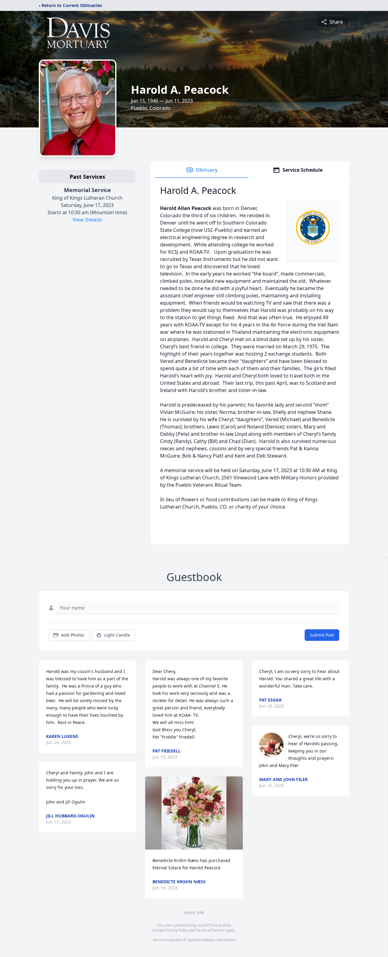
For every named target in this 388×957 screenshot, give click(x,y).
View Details (87, 219)
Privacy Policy (177, 930)
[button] (194, 813)
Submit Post (322, 635)
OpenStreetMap (200, 939)
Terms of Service (210, 930)
